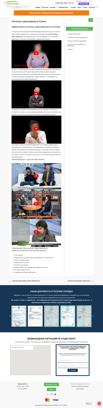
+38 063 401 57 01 (64, 3)
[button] (83, 3)
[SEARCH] (90, 20)
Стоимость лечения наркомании (77, 37)
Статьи (85, 7)
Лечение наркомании (73, 34)
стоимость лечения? (87, 1)
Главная (37, 7)
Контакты (92, 7)
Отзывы (73, 7)
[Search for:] (77, 20)
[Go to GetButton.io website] (99, 406)
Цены (79, 7)
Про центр (45, 7)
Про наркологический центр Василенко (76, 45)
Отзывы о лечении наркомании (77, 41)
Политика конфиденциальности (80, 384)
